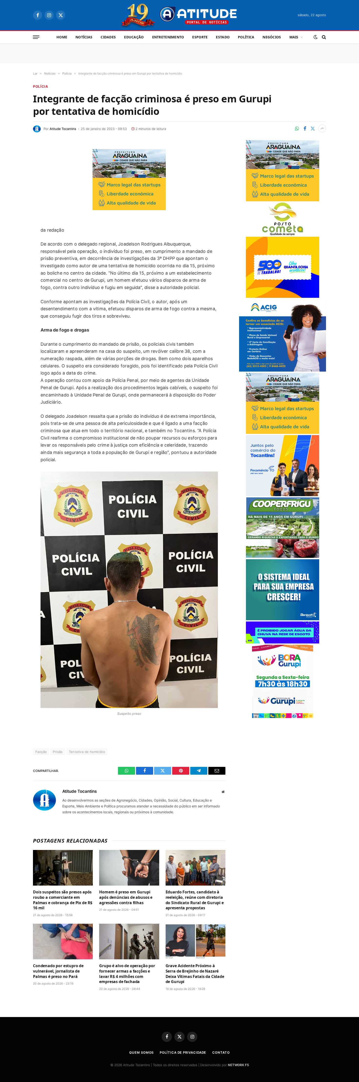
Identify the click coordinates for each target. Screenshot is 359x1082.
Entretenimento (168, 37)
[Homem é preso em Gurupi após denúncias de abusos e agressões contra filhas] (129, 868)
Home (61, 37)
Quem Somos (141, 1052)
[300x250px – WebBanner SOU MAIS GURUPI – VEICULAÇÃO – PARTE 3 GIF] (282, 717)
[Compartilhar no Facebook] (304, 128)
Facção (41, 752)
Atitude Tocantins (63, 129)
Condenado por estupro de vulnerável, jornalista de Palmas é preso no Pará (58, 971)
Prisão (58, 752)
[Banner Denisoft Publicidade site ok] (282, 619)
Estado (223, 37)
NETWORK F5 (238, 1065)
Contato (221, 1052)
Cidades (108, 37)
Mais (293, 37)
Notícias (83, 37)
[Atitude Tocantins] (179, 15)
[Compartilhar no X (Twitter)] (312, 128)
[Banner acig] (282, 370)
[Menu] (36, 37)
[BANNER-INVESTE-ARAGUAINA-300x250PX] (129, 208)
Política (246, 37)
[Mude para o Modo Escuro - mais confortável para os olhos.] (315, 37)
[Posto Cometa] (282, 234)
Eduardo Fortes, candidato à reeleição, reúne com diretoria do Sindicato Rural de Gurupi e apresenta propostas (195, 900)
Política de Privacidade (183, 1052)
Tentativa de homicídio (87, 752)
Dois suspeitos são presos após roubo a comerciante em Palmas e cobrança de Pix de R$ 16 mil (62, 900)
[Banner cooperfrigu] (282, 557)
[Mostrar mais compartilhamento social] (322, 128)
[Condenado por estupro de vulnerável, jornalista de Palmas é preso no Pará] (63, 941)
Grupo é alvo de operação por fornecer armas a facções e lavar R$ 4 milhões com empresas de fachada (127, 973)
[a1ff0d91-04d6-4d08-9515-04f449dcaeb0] (282, 495)
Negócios (272, 37)
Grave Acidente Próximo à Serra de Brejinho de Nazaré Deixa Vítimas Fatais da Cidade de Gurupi (195, 973)
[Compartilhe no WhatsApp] (297, 128)
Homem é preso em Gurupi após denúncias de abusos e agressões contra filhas (125, 897)
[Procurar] (323, 37)
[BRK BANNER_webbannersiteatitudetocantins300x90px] (282, 642)
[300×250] (282, 296)
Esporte (200, 37)
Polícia (40, 86)
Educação (134, 37)
